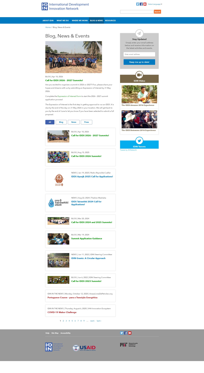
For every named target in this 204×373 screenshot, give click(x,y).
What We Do (63, 20)
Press (86, 122)
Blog (61, 122)
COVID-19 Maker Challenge (62, 312)
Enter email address (132, 54)
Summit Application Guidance (86, 238)
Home (48, 27)
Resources (110, 20)
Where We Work (80, 20)
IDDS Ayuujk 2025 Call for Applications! (92, 176)
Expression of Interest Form (69, 96)
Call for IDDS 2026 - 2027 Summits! (64, 80)
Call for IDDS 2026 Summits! (86, 156)
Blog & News (96, 20)
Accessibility (65, 333)
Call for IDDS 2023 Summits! (86, 281)
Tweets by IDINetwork (128, 150)
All (50, 122)
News (73, 122)
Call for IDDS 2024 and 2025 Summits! (91, 222)
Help (47, 333)
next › (92, 321)
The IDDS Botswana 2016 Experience (139, 130)
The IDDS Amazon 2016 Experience (138, 105)
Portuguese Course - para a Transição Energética (72, 297)
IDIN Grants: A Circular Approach (88, 258)
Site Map (54, 333)
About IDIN (48, 20)
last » (99, 321)
